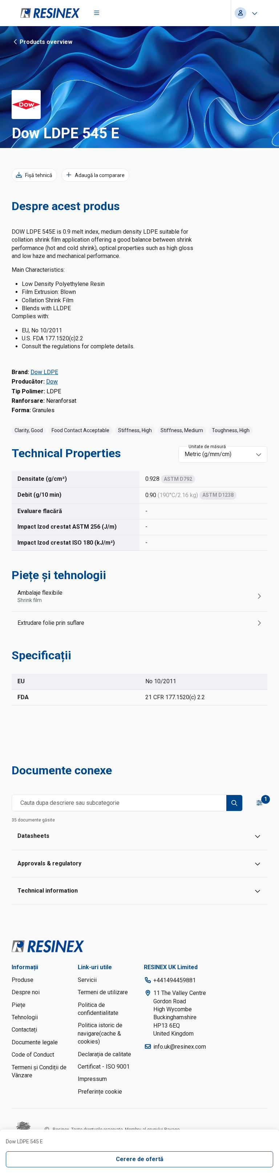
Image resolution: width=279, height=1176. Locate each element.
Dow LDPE (44, 372)
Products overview (46, 41)
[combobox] (218, 454)
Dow (52, 381)
